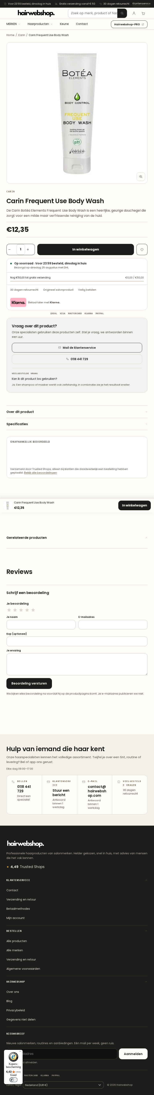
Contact (12, 890)
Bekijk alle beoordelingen (40, 472)
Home (10, 35)
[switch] (13, 1079)
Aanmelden (133, 1054)
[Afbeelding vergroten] (140, 176)
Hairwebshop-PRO (127, 24)
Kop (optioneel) (16, 634)
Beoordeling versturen (29, 683)
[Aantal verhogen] (30, 249)
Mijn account (15, 918)
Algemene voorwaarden (23, 969)
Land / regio (13, 1085)
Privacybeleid (15, 1010)
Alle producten (16, 941)
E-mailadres (86, 617)
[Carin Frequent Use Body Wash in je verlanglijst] (142, 249)
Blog (9, 1001)
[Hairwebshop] (36, 13)
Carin (21, 35)
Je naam (12, 617)
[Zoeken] (122, 13)
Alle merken (14, 950)
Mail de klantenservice (79, 348)
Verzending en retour (21, 899)
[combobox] (97, 13)
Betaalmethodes (18, 909)
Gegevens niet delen (20, 1020)
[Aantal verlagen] (11, 249)
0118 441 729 (79, 359)
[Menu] (20, 1052)
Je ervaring (13, 650)
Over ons (12, 992)
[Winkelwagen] (143, 13)
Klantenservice (141, 3)
